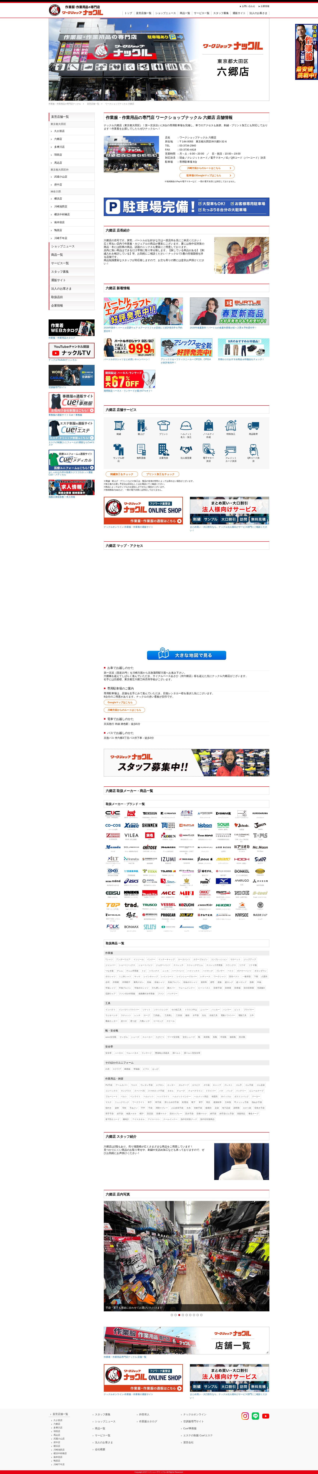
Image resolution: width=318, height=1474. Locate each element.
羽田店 (58, 154)
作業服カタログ (148, 1421)
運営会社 (188, 1442)
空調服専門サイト (193, 1421)
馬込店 (58, 162)
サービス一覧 (60, 263)
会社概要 (100, 1449)
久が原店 (59, 131)
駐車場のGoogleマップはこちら (204, 175)
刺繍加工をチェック (121, 474)
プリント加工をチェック (160, 474)
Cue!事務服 (190, 1428)
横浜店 (58, 198)
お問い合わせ (248, 6)
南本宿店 (59, 222)
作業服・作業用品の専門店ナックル (65, 104)
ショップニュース (63, 246)
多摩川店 (59, 146)
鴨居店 (58, 230)
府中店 (58, 184)
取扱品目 (57, 297)
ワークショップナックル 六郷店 (119, 104)
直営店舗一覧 (93, 104)
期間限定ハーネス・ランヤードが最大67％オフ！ (128, 391)
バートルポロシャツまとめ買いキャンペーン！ (127, 359)
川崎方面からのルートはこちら (204, 168)
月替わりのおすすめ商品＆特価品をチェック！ (241, 359)
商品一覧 (57, 254)
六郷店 (58, 138)
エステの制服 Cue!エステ (198, 1435)
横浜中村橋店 (62, 214)
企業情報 (265, 6)
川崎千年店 (60, 238)
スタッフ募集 (60, 271)
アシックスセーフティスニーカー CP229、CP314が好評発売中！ (186, 361)
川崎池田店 (60, 206)
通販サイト (58, 280)
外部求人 (144, 1414)
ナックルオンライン (194, 1414)
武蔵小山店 (60, 176)
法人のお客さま (61, 288)
